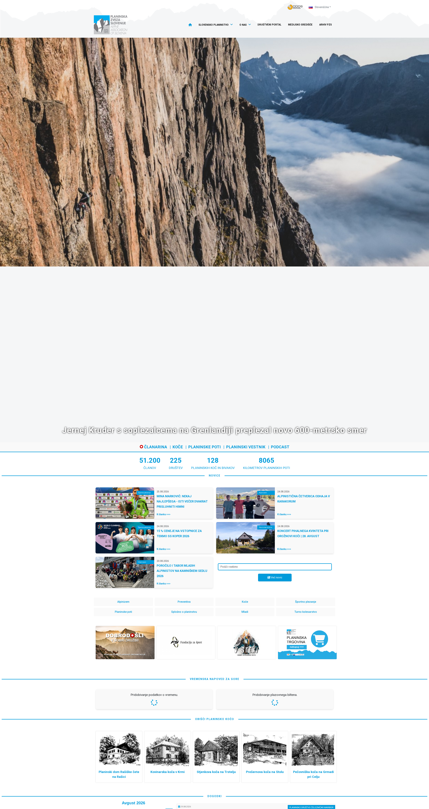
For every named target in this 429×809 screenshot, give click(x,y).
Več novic (276, 577)
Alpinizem (123, 601)
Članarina (155, 447)
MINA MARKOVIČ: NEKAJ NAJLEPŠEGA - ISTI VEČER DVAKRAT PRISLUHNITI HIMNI (182, 501)
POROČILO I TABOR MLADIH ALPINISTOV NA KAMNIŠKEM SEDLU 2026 (182, 571)
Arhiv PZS (325, 24)
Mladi (244, 611)
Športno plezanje (305, 601)
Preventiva (184, 601)
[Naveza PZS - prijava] (295, 7)
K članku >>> (163, 514)
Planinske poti (204, 447)
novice (214, 475)
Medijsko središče (300, 24)
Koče (177, 447)
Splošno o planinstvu (184, 611)
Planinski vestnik (245, 447)
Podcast (280, 447)
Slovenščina (321, 7)
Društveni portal (269, 24)
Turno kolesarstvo (305, 611)
